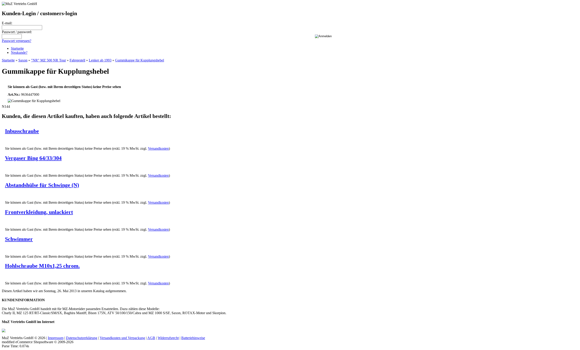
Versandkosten (158, 148)
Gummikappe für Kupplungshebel (139, 60)
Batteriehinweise (193, 338)
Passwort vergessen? (16, 41)
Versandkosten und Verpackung (122, 338)
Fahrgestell (77, 60)
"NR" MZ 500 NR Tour (48, 60)
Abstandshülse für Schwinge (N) (42, 185)
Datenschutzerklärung (81, 338)
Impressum (55, 338)
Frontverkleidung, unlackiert (39, 212)
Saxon (22, 60)
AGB (151, 338)
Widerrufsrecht (168, 338)
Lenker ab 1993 (100, 60)
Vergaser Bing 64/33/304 (33, 158)
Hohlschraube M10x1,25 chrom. (42, 266)
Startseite (17, 48)
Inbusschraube (22, 131)
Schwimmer (19, 239)
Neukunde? (19, 52)
